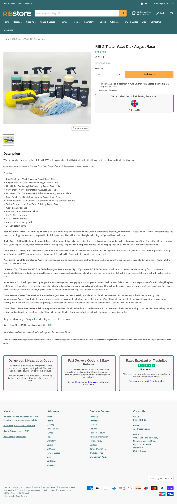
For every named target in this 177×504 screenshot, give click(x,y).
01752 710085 (139, 420)
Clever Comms (21, 496)
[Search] (123, 13)
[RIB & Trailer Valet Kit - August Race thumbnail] (8, 140)
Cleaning (30, 22)
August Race (33, 319)
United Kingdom (162, 3)
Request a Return (97, 433)
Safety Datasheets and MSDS (16, 431)
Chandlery (89, 22)
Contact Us (28, 4)
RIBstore (102, 51)
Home (6, 22)
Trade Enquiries (96, 453)
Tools (76, 22)
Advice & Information (99, 437)
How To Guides (9, 4)
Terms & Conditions (98, 449)
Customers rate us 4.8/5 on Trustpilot (146, 381)
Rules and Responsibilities (14, 436)
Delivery (79, 382)
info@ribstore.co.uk (141, 429)
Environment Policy (98, 457)
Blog (19, 4)
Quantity (99, 68)
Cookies (93, 445)
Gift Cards (114, 22)
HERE (49, 325)
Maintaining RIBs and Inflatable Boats (19, 425)
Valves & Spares (48, 22)
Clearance (8, 30)
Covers (103, 22)
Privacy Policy (96, 441)
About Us (94, 416)
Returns (91, 382)
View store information (108, 90)
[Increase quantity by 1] (119, 74)
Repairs (17, 22)
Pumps (64, 22)
